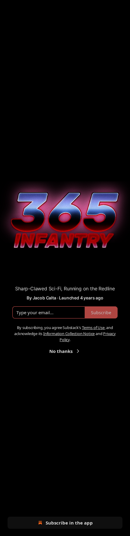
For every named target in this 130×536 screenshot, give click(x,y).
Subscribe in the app (69, 523)
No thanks (61, 351)
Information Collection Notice (69, 333)
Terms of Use (93, 327)
